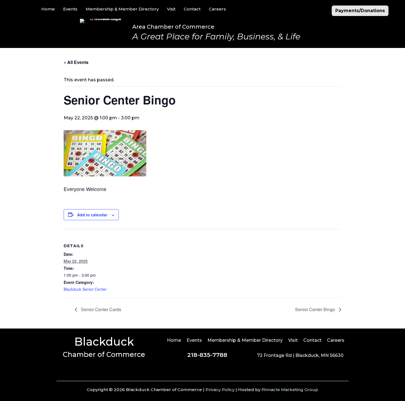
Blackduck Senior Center (85, 289)
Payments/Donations (360, 10)
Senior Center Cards (100, 309)
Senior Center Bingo (315, 309)
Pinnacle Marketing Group (289, 389)
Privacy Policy (220, 389)
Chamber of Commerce (104, 354)
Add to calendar (92, 214)
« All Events (76, 62)
